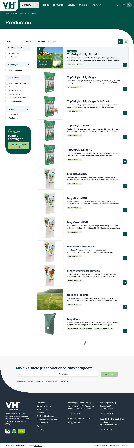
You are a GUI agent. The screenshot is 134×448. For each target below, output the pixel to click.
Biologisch (12, 57)
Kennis (46, 5)
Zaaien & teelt (13, 78)
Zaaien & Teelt (14, 53)
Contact (96, 5)
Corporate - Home (44, 406)
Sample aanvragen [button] (18, 145)
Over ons (83, 5)
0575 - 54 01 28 (107, 413)
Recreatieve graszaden (17, 98)
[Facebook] (69, 422)
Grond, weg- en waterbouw (47, 419)
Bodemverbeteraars (16, 101)
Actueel (71, 5)
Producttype (13, 64)
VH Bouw (40, 413)
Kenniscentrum (42, 423)
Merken (11, 109)
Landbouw (26, 5)
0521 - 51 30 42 (75, 413)
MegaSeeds (13, 114)
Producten (58, 5)
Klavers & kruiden (15, 90)
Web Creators (38, 445)
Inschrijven (108, 374)
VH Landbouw (42, 409)
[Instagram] (72, 422)
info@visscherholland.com (80, 418)
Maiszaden (13, 87)
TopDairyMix (13, 118)
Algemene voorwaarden (101, 445)
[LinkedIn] (75, 422)
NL (117, 5)
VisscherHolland (11, 14)
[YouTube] (79, 422)
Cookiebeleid (125, 445)
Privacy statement (115, 445)
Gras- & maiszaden (16, 70)
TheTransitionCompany (46, 416)
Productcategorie (15, 48)
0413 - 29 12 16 (106, 429)
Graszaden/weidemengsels (19, 83)
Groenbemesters (15, 94)
